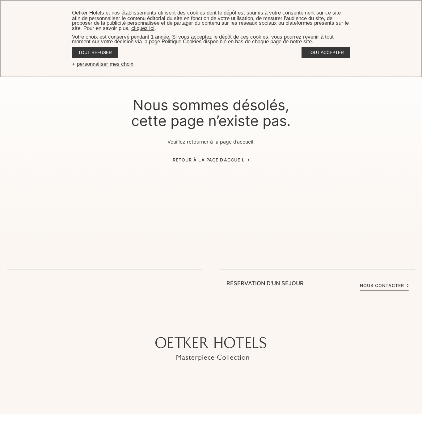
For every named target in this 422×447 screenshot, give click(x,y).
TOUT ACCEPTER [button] (326, 52)
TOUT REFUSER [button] (95, 52)
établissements (138, 13)
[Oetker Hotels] (211, 349)
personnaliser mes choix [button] (105, 64)
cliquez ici (142, 28)
